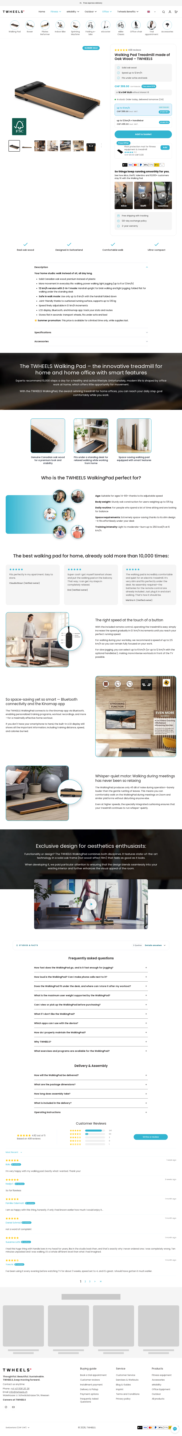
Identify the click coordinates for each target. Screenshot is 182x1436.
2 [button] (85, 1281)
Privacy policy (123, 1398)
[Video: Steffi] (143, 195)
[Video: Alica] (124, 195)
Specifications (42, 332)
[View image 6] (78, 146)
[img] (12, 1160)
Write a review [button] (151, 1137)
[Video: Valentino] (163, 195)
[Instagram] (6, 1407)
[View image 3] (40, 146)
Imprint (119, 1389)
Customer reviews (90, 1379)
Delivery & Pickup (89, 1389)
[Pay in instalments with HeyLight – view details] (148, 92)
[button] (151, 11)
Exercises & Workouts (127, 1379)
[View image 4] (52, 146)
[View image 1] (14, 146)
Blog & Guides (123, 1384)
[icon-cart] (176, 12)
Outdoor (156, 1394)
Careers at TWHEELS (14, 1399)
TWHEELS (91, 1427)
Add (165, 147)
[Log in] (170, 12)
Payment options (89, 1394)
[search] (163, 12)
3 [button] (89, 1281)
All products (158, 1398)
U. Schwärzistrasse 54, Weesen (32, 1395)
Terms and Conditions (127, 1394)
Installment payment (91, 1384)
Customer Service (125, 1375)
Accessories (41, 341)
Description (41, 267)
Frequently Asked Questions (89, 1400)
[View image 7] (91, 146)
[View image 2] (27, 146)
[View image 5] (65, 146)
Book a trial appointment (93, 1375)
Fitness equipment (162, 1375)
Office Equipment (161, 1389)
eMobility (156, 1384)
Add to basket (143, 134)
